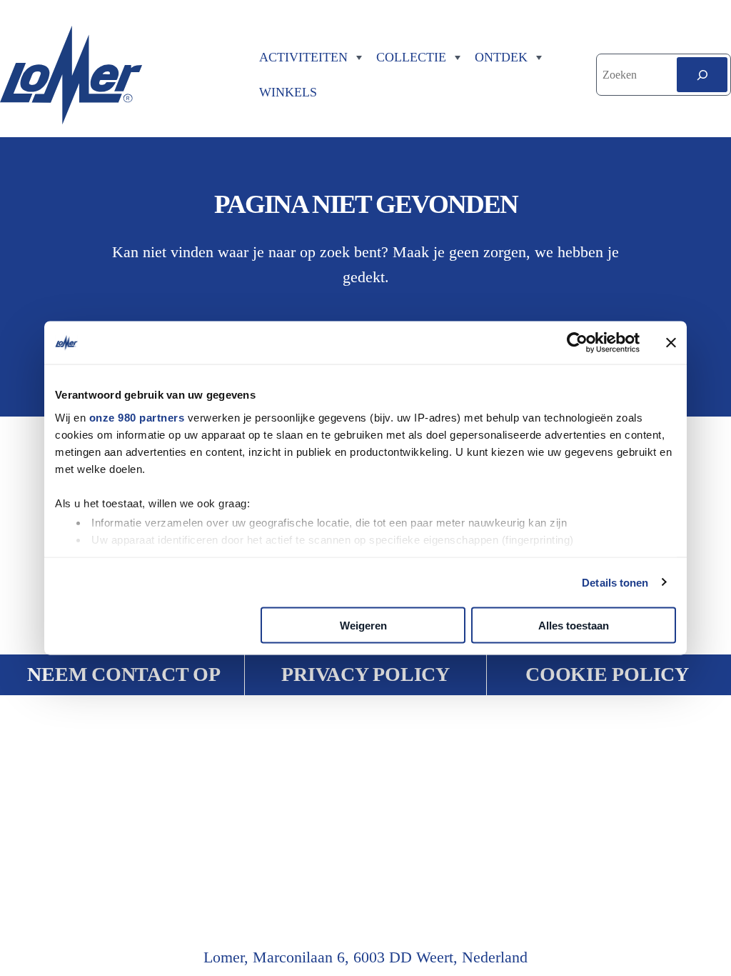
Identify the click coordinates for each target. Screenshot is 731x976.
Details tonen (615, 582)
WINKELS (288, 92)
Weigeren (363, 625)
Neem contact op (123, 674)
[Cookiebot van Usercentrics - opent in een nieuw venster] (577, 343)
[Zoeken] (702, 74)
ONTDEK (501, 57)
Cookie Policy (607, 674)
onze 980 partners (137, 417)
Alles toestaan (573, 625)
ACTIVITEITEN (303, 57)
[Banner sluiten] (671, 343)
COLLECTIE (411, 57)
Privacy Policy (365, 674)
